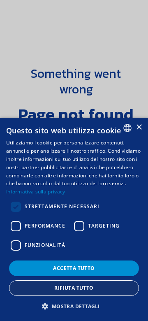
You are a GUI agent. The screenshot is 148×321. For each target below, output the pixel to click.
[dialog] (74, 219)
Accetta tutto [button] (74, 268)
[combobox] (127, 128)
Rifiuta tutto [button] (73, 287)
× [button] (139, 127)
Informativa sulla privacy (35, 191)
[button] (73, 306)
